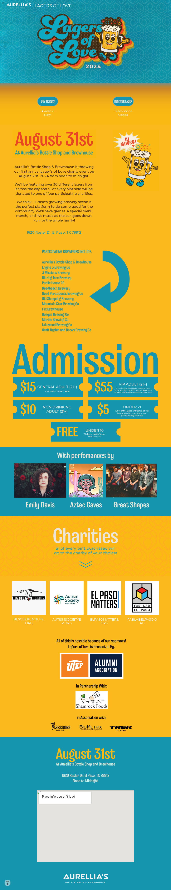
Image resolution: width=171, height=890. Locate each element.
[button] (7, 883)
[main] (48, 113)
